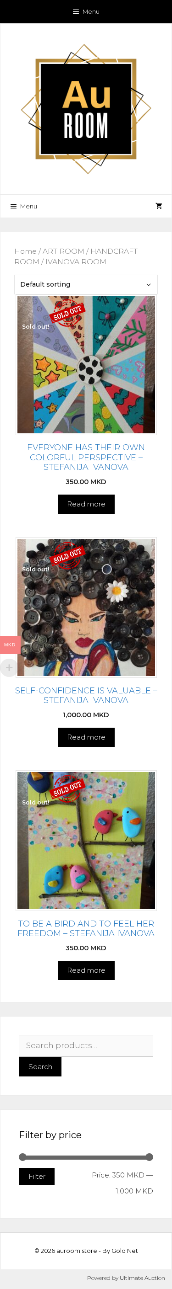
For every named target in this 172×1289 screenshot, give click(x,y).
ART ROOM (63, 251)
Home (25, 251)
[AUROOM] (86, 108)
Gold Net (124, 1250)
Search (40, 1066)
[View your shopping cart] (159, 206)
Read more (86, 504)
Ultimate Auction (142, 1277)
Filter (36, 1176)
